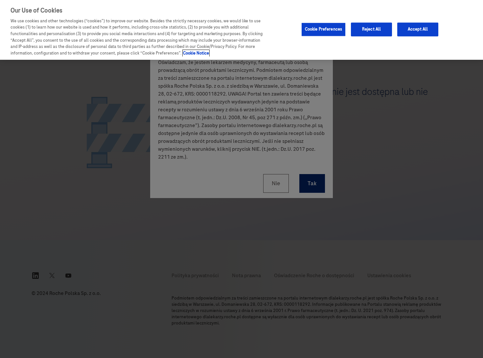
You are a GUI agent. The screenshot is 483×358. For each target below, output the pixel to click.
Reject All (371, 29)
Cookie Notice (196, 53)
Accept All (418, 29)
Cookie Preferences (323, 29)
